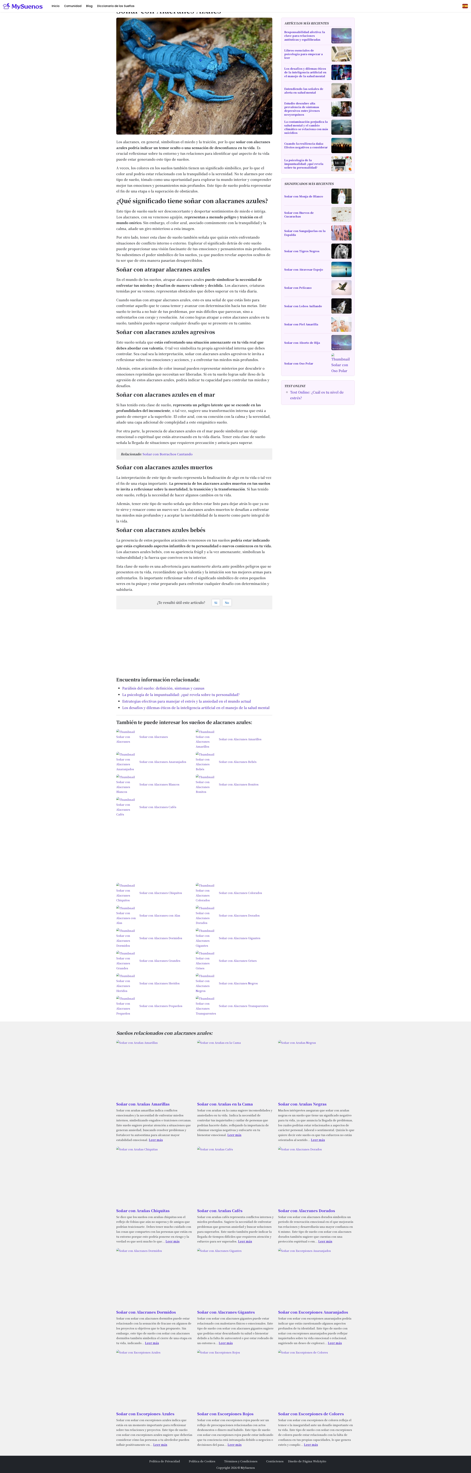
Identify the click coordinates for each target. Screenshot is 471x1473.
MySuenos (248, 1467)
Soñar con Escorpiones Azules (145, 1413)
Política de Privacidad (164, 1461)
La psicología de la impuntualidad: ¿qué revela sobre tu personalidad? (181, 694)
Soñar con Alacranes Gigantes (226, 1312)
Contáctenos (275, 1461)
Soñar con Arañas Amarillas (143, 1104)
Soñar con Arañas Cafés (219, 1210)
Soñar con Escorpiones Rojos (225, 1413)
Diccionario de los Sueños (115, 6)
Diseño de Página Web (303, 1461)
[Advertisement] (194, 641)
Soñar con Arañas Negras (302, 1104)
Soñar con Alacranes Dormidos (146, 1312)
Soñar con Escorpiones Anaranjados (313, 1312)
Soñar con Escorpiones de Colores (311, 1413)
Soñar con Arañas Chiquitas (143, 1210)
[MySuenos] (23, 6)
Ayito (322, 1461)
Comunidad (73, 6)
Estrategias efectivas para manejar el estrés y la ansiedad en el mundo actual (186, 701)
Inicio (55, 6)
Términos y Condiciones (240, 1461)
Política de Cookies (202, 1461)
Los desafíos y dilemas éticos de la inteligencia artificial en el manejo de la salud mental (196, 707)
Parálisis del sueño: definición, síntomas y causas (163, 688)
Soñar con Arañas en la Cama (225, 1104)
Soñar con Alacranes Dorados (306, 1210)
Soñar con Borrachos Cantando (168, 454)
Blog (89, 6)
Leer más (156, 1140)
